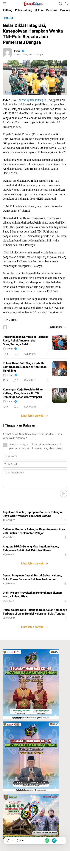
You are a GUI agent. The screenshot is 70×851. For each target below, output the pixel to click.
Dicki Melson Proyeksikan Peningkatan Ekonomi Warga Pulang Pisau (33, 594)
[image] (59, 342)
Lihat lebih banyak (32, 416)
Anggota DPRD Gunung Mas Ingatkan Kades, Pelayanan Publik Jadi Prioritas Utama (31, 548)
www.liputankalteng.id (32, 100)
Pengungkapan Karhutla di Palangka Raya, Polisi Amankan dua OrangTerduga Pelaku (25, 340)
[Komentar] (18, 840)
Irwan (17, 51)
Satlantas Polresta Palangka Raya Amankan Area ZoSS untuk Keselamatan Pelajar (34, 531)
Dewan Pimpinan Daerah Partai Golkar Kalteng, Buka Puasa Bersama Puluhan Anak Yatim (32, 577)
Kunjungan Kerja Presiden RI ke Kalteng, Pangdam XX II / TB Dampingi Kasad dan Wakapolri (23, 393)
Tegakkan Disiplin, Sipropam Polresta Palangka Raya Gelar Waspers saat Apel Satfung (33, 514)
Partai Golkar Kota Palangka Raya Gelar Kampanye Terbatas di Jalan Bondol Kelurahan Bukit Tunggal (35, 611)
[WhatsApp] (47, 840)
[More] (47, 354)
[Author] (7, 52)
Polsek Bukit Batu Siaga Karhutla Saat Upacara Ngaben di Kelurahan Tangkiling (24, 367)
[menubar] (4, 3)
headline (8, 18)
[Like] (8, 840)
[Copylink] (54, 840)
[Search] (60, 3)
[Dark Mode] (66, 3)
